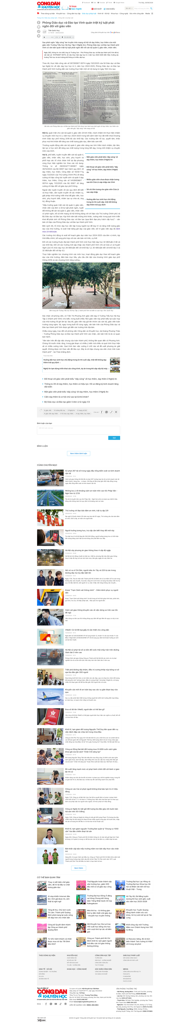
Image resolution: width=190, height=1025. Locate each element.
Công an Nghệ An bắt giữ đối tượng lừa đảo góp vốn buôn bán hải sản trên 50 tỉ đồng (91, 810)
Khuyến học (60, 13)
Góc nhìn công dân (137, 13)
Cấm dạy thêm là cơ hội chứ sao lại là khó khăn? (66, 397)
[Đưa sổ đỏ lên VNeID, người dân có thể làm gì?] (50, 716)
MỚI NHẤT (98, 9)
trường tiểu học (60, 410)
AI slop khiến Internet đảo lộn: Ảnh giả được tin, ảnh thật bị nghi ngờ (59, 899)
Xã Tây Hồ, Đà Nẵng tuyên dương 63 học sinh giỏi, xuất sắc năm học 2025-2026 (138, 899)
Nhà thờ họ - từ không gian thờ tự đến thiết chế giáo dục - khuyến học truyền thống (99, 913)
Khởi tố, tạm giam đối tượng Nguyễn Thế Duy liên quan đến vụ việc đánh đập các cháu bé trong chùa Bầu (91, 730)
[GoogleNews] (65, 1005)
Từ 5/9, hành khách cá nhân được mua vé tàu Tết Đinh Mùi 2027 (60, 941)
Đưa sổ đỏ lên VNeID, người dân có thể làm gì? (85, 709)
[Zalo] (39, 27)
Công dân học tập (73, 13)
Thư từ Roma (99, 965)
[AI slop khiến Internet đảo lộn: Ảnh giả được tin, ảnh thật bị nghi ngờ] (42, 900)
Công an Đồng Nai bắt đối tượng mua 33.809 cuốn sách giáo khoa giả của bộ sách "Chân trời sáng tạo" (91, 750)
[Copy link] (38, 32)
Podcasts (126, 974)
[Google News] (115, 33)
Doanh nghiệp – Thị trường (48, 971)
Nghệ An (72, 410)
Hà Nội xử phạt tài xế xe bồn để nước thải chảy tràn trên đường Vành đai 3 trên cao (92, 651)
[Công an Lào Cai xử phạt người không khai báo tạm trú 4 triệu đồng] (50, 796)
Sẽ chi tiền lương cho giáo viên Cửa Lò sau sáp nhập (103, 190)
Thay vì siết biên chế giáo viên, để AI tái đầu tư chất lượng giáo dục (59, 884)
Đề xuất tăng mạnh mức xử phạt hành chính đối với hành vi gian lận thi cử (92, 770)
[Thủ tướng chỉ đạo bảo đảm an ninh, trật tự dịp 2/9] (50, 517)
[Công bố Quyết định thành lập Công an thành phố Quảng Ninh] (42, 928)
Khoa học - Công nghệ (119, 13)
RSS (39, 1004)
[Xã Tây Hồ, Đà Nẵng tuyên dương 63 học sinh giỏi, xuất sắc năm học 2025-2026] (120, 900)
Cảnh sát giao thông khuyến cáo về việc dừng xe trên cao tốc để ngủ (91, 611)
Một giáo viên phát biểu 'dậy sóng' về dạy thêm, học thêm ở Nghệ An (102, 158)
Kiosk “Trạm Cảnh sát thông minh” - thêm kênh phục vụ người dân (91, 591)
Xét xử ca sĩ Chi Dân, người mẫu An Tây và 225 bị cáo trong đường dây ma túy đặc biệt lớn (90, 571)
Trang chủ (40, 18)
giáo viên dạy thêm (52, 413)
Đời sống (42, 974)
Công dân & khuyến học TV (132, 971)
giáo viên (48, 410)
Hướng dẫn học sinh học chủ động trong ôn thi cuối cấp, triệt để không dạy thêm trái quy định (102, 202)
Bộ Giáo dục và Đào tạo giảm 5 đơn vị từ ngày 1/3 (67, 402)
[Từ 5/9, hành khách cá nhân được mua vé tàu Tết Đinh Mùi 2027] (42, 943)
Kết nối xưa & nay (72, 962)
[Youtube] (56, 1005)
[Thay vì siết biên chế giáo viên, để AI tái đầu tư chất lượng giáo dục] (42, 886)
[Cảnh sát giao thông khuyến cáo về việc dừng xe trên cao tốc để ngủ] (50, 617)
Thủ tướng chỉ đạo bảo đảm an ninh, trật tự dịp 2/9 (86, 511)
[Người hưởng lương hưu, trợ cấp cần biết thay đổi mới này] (50, 537)
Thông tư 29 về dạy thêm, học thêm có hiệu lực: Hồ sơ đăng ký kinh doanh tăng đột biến (81, 385)
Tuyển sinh (98, 958)
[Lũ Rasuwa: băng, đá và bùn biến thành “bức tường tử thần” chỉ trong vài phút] (120, 943)
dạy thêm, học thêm (83, 413)
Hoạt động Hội (71, 958)
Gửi (114, 438)
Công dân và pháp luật (65, 18)
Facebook (87, 2)
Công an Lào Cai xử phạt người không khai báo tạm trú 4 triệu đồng (91, 790)
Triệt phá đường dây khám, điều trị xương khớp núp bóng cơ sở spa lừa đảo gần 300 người (92, 671)
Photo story (127, 981)
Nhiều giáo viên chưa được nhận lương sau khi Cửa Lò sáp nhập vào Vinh (103, 180)
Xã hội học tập (71, 960)
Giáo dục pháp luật (89, 13)
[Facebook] (38, 23)
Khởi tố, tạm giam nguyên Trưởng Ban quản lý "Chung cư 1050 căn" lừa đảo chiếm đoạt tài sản (91, 830)
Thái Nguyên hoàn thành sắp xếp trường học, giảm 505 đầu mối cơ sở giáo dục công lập (99, 885)
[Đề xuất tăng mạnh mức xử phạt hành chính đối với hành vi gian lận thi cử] (50, 776)
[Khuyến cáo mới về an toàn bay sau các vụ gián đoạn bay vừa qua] (50, 696)
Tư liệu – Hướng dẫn (73, 965)
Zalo (94, 2)
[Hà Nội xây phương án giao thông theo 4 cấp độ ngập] (50, 557)
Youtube (102, 2)
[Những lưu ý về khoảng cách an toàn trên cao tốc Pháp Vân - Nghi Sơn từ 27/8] (50, 497)
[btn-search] (151, 8)
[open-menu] (152, 13)
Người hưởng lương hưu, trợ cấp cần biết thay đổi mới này (89, 530)
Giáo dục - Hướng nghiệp (103, 960)
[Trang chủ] (38, 13)
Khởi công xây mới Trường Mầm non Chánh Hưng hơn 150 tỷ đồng (139, 927)
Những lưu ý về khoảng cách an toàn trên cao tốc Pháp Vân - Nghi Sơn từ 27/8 (91, 492)
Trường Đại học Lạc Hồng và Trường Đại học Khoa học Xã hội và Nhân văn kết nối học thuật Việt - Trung (138, 885)
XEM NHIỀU (110, 9)
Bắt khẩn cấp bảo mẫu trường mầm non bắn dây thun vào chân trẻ (92, 850)
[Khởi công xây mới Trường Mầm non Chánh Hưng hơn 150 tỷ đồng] (120, 928)
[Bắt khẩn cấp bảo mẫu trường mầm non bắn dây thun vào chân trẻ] (50, 855)
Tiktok (110, 2)
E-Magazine (127, 976)
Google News (120, 2)
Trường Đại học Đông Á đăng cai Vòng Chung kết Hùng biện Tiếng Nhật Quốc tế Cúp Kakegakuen (99, 899)
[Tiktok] (60, 1005)
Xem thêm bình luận (78, 453)
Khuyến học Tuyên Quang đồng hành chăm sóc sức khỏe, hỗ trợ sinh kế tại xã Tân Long (139, 914)
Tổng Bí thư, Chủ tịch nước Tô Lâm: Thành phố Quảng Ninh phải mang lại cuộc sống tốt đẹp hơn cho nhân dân (60, 914)
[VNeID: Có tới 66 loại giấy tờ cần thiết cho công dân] (50, 637)
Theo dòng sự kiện (48, 13)
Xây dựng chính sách (130, 958)
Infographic (127, 978)
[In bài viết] (38, 37)
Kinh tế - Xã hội (103, 13)
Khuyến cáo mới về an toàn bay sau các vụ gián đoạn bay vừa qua (91, 691)
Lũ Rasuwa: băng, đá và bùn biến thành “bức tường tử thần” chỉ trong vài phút (139, 941)
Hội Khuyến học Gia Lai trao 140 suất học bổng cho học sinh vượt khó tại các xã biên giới (99, 928)
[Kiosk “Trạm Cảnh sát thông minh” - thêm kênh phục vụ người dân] (50, 597)
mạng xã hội (83, 410)
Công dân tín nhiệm (101, 971)
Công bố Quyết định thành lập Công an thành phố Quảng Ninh (59, 927)
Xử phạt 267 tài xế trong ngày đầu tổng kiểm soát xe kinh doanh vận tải (92, 472)
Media (147, 13)
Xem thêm (78, 868)
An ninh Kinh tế (44, 978)
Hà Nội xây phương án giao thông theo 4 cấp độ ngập (88, 550)
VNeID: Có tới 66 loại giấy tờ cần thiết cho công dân (87, 630)
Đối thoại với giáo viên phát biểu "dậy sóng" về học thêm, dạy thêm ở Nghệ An (102, 169)
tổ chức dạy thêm (67, 413)
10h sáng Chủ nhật (101, 974)
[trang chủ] (59, 5)
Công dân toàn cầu (101, 962)
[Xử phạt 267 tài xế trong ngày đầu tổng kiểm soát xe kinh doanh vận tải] (50, 478)
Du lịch (41, 976)
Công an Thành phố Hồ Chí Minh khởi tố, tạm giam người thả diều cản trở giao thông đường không (99, 942)
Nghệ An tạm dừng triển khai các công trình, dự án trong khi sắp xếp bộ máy (75, 368)
